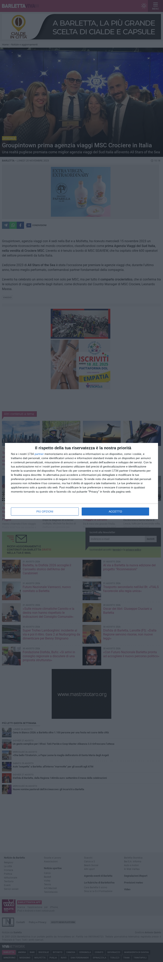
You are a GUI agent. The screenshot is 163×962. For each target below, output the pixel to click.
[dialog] (81, 481)
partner (39, 453)
